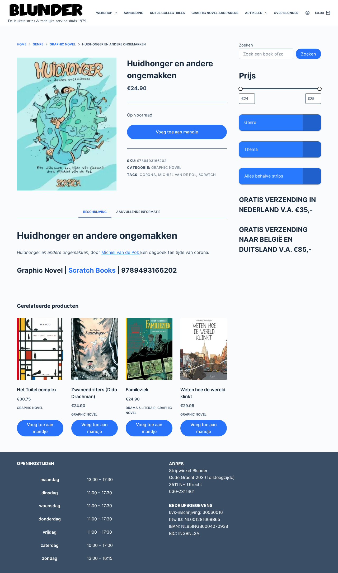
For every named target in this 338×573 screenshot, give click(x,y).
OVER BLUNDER (286, 13)
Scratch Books (92, 270)
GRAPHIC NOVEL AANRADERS (214, 13)
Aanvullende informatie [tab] (138, 212)
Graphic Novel (166, 167)
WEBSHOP (104, 13)
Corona (148, 175)
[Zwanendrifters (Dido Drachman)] (94, 349)
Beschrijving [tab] (95, 212)
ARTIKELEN (253, 13)
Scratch (207, 175)
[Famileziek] (149, 349)
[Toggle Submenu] (312, 122)
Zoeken (246, 45)
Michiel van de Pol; (120, 252)
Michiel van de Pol (177, 175)
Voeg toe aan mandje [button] (40, 428)
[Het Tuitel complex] (40, 349)
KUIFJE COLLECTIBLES (167, 13)
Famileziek (137, 389)
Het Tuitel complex (37, 389)
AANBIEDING (133, 13)
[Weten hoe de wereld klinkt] (203, 349)
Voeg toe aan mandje (177, 131)
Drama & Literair (141, 408)
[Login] (307, 13)
